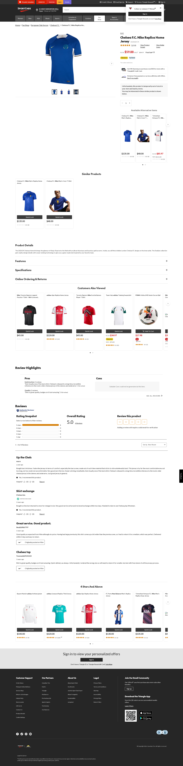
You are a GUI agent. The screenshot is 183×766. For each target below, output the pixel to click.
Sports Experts (46, 702)
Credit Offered (107, 2)
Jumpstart (70, 702)
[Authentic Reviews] (25, 410)
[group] (117, 338)
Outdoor (88, 18)
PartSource (45, 694)
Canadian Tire (46, 683)
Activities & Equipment (72, 18)
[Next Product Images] (112, 64)
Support (130, 2)
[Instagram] (26, 734)
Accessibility (97, 694)
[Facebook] (17, 734)
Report (42, 482)
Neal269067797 (22, 527)
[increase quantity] (129, 103)
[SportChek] (52, 2)
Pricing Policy (97, 698)
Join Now (158, 19)
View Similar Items (160, 46)
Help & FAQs (19, 698)
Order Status (19, 683)
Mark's (44, 687)
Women (20, 18)
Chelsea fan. (21, 495)
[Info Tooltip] (154, 52)
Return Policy (97, 702)
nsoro (18, 461)
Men (29, 18)
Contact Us (19, 710)
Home (17, 25)
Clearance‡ (124, 58)
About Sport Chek (73, 683)
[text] (128, 156)
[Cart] (164, 10)
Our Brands (71, 687)
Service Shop (19, 690)
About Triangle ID (72, 694)
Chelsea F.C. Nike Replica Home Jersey (142, 39)
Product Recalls (20, 713)
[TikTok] (21, 734)
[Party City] (67, 2)
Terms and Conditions (100, 687)
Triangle (44, 690)
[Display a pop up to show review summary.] (62, 638)
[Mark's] (60, 2)
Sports (57, 18)
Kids (38, 18)
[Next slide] (168, 124)
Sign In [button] (163, 2)
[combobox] (156, 445)
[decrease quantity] (122, 103)
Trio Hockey (45, 706)
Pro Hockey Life (46, 698)
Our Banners (45, 710)
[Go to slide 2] (61, 91)
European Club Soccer (39, 25)
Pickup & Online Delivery (23, 687)
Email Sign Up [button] (119, 2)
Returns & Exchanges (22, 694)
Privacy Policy (97, 683)
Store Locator (20, 702)
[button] (142, 164)
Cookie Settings (20, 717)
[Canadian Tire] (41, 2)
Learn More (129, 706)
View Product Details (145, 46)
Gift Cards (19, 706)
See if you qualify (132, 78)
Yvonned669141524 (24, 556)
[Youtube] (30, 734)
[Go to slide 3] (68, 91)
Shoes (47, 18)
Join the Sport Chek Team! (75, 690)
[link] (129, 45)
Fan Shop (99, 18)
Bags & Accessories (114, 18)
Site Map (96, 690)
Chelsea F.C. (55, 25)
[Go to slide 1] (54, 91)
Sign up (129, 689)
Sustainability (71, 698)
